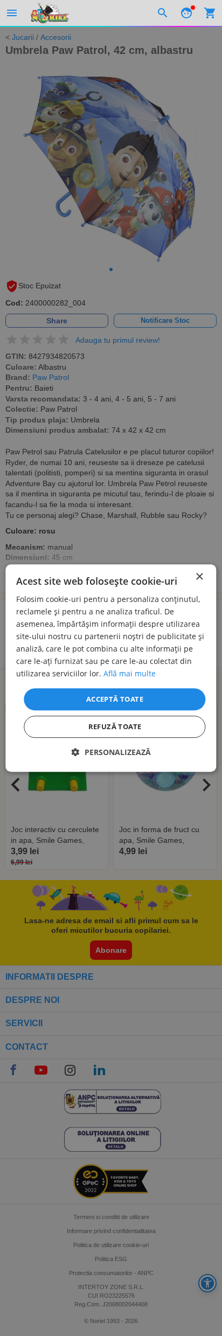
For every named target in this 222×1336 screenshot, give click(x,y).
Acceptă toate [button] (114, 699)
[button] (111, 752)
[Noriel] (49, 13)
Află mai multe (129, 674)
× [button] (199, 577)
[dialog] (110, 668)
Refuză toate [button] (115, 726)
